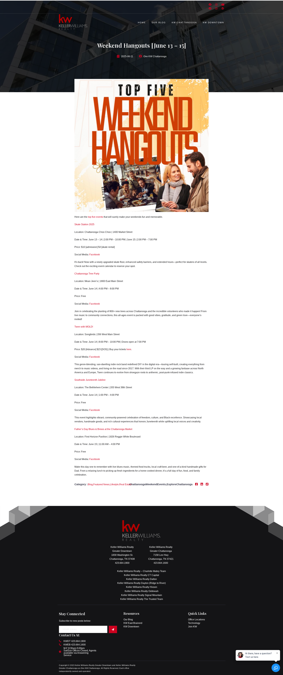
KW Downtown (213, 22)
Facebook (94, 254)
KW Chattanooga (184, 22)
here (128, 349)
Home (142, 22)
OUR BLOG (159, 22)
